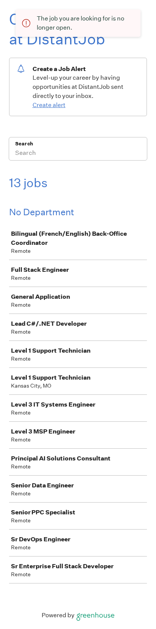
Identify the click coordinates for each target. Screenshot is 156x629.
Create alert (49, 105)
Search (24, 143)
